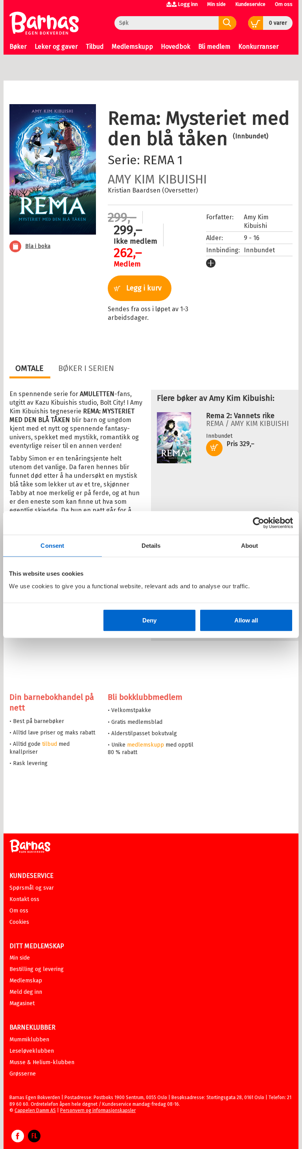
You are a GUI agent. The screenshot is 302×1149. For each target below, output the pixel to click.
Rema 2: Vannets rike (240, 415)
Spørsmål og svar (31, 888)
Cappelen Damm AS (35, 1110)
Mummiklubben (29, 1039)
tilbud (49, 744)
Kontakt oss (24, 899)
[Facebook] (17, 1140)
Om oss (284, 4)
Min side (216, 4)
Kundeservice (250, 4)
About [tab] (249, 545)
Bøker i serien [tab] (86, 368)
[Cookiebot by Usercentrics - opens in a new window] (258, 523)
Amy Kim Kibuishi (157, 179)
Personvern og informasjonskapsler (98, 1110)
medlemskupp (145, 745)
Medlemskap (25, 980)
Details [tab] (151, 545)
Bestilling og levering (36, 969)
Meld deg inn (25, 992)
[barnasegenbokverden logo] (29, 847)
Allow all (246, 620)
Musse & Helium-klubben (41, 1062)
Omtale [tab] (29, 368)
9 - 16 (252, 238)
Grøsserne (22, 1073)
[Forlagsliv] (34, 1140)
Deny (149, 620)
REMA (158, 159)
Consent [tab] (52, 545)
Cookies (19, 922)
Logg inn (188, 4)
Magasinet (22, 1003)
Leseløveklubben (31, 1051)
